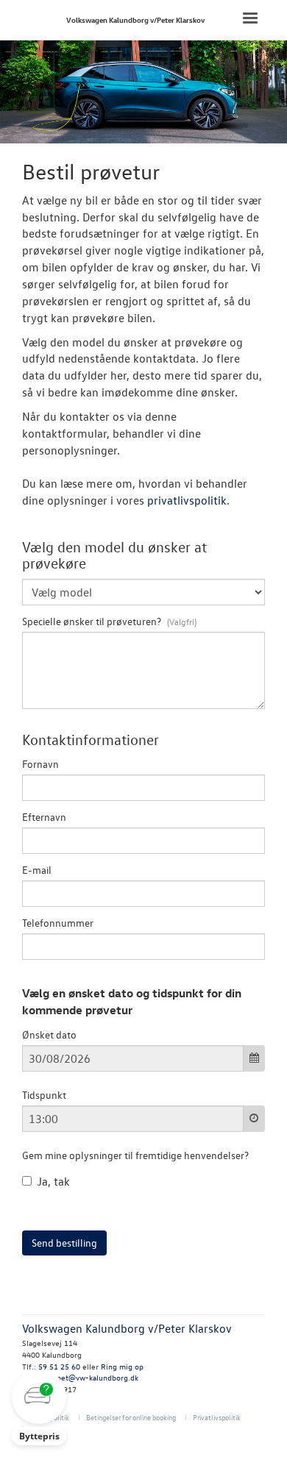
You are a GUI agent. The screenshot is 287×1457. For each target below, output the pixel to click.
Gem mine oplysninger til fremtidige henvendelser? (135, 1155)
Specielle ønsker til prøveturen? (92, 621)
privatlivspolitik (187, 500)
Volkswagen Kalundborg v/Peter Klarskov (135, 19)
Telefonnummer (57, 923)
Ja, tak (53, 1181)
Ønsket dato (49, 1034)
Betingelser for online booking (131, 1416)
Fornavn (40, 764)
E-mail (37, 870)
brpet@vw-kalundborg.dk (93, 1377)
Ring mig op (122, 1366)
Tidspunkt (44, 1095)
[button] (39, 1407)
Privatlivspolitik (217, 1416)
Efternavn (44, 817)
